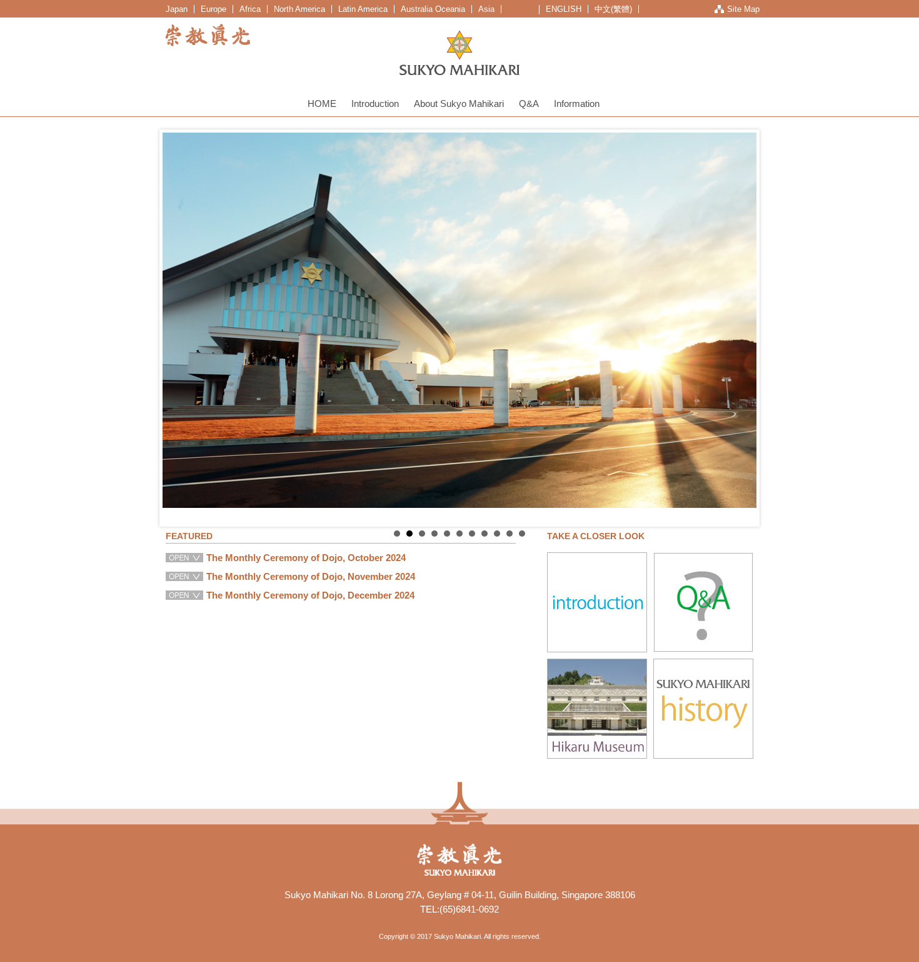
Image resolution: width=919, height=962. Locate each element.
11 (522, 533)
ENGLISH (563, 9)
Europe (213, 9)
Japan (177, 9)
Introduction (375, 103)
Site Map (743, 9)
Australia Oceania (433, 9)
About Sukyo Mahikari (459, 103)
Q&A (529, 103)
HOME (322, 103)
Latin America (363, 9)
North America (299, 9)
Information (577, 103)
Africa (250, 9)
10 (509, 533)
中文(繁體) (613, 9)
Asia (486, 9)
